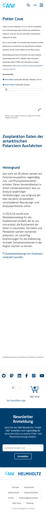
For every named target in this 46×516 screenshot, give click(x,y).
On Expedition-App (16, 400)
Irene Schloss (9, 85)
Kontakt (15, 487)
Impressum (29, 487)
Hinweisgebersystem (28, 498)
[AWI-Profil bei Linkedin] (19, 375)
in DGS (11, 498)
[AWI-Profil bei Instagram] (34, 375)
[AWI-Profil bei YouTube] (42, 375)
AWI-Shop (34, 396)
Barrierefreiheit (31, 492)
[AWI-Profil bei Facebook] (26, 375)
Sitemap (30, 503)
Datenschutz (13, 492)
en (34, 5)
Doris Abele (9, 80)
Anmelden (23, 456)
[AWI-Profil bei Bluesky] (4, 376)
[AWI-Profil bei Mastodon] (12, 376)
